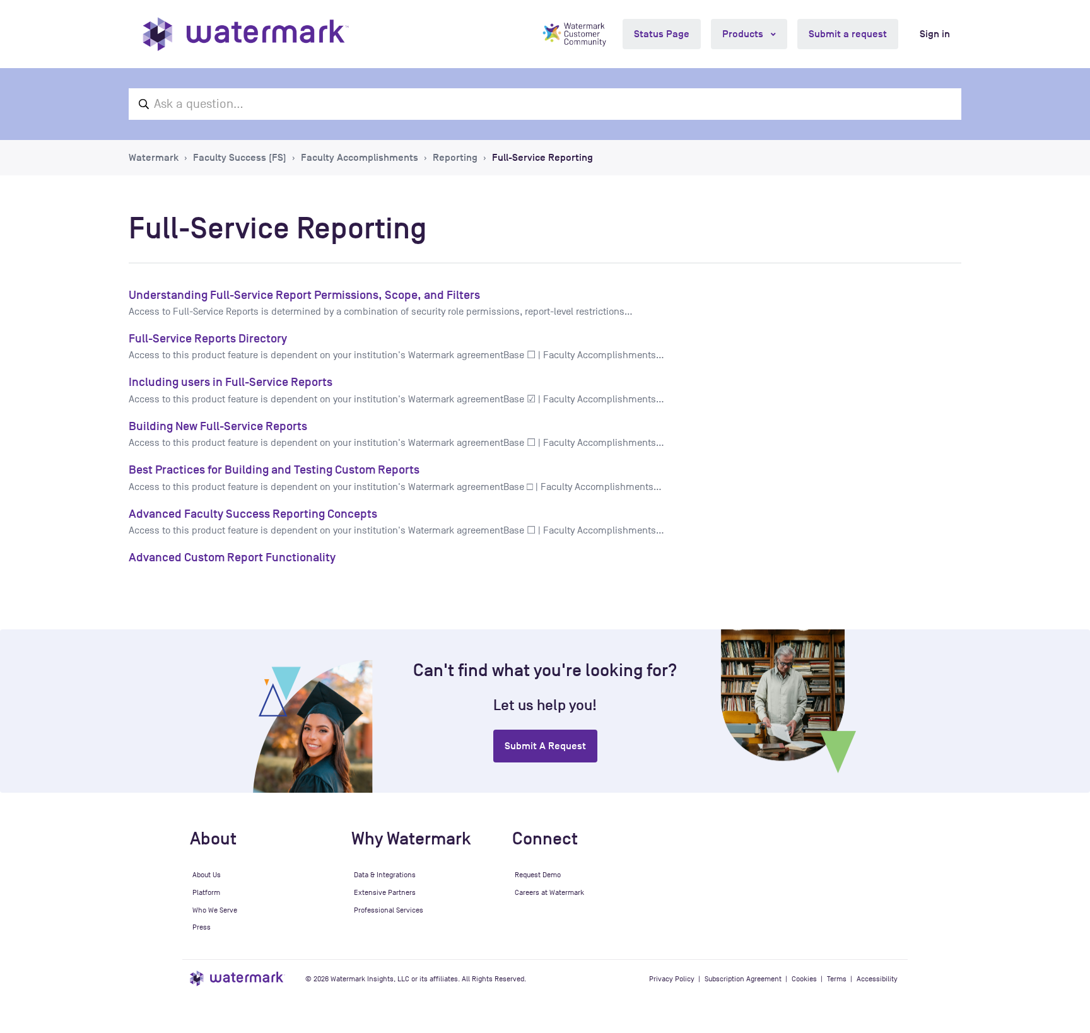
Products (744, 34)
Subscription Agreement (743, 979)
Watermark (154, 157)
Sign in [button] (935, 34)
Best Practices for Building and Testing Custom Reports (274, 469)
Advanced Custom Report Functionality (232, 557)
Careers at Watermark (549, 892)
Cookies (804, 979)
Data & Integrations (385, 874)
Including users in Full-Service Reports (230, 382)
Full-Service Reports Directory (208, 338)
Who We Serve (214, 910)
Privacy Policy (671, 979)
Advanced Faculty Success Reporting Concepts (253, 513)
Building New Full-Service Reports (218, 426)
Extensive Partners (385, 892)
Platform (206, 892)
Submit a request (848, 34)
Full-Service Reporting (542, 157)
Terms (837, 979)
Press (201, 927)
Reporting (455, 157)
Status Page (661, 34)
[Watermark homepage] (246, 34)
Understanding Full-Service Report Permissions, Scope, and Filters (304, 295)
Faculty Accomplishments (359, 157)
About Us (206, 874)
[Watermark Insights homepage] (237, 978)
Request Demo (538, 874)
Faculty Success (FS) (239, 157)
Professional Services (388, 910)
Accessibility (877, 979)
